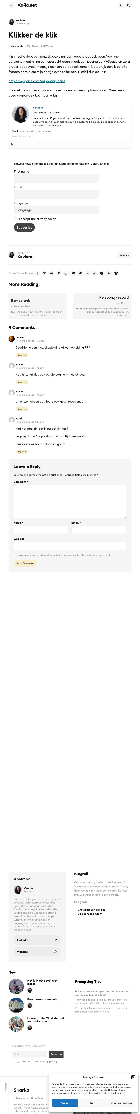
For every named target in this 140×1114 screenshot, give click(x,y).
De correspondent (90, 913)
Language (21, 203)
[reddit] (66, 273)
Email (18, 187)
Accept (65, 1102)
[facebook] (37, 273)
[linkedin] (51, 273)
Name (18, 522)
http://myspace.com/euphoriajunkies (37, 81)
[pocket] (73, 273)
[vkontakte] (80, 273)
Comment (21, 481)
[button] (133, 1077)
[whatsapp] (94, 273)
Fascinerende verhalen (43, 999)
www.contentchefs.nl (23, 136)
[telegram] (102, 273)
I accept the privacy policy (37, 219)
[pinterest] (44, 273)
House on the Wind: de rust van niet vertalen (45, 1019)
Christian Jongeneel (91, 909)
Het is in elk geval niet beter (42, 982)
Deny (93, 1102)
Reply (21, 355)
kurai (19, 418)
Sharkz (21, 1090)
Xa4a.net (27, 5)
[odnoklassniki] (87, 273)
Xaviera (20, 20)
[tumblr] (59, 273)
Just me (124, 255)
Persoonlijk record (114, 297)
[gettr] (109, 273)
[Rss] (11, 144)
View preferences (121, 1102)
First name (21, 171)
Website (19, 538)
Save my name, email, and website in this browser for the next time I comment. (64, 554)
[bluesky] (116, 273)
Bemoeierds (20, 301)
